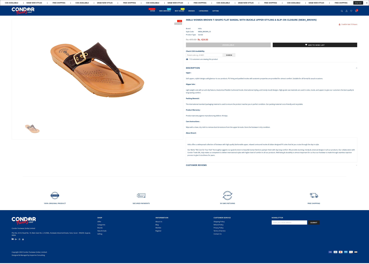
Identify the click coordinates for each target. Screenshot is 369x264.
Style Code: (190, 32)
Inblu (200, 29)
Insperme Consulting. (37, 255)
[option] (97, 69)
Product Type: (191, 35)
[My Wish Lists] (351, 11)
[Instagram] (19, 239)
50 (190, 59)
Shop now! (358, 3)
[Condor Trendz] (53, 221)
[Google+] (16, 239)
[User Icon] (347, 11)
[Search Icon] (342, 11)
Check (229, 55)
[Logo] (23, 11)
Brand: (188, 29)
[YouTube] (23, 239)
